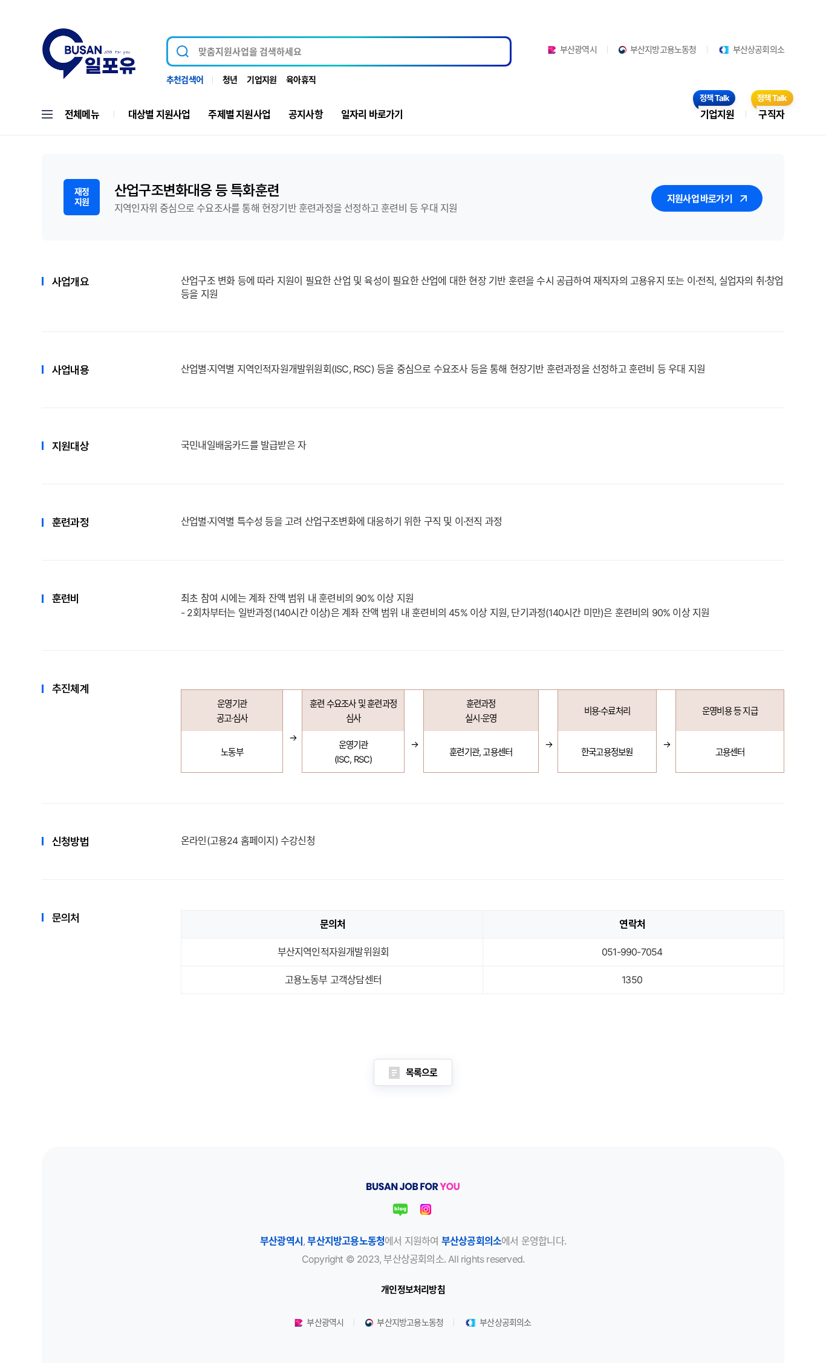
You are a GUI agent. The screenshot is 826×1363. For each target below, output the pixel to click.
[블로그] (400, 1209)
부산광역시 (578, 49)
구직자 (771, 114)
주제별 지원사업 (239, 114)
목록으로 (422, 1072)
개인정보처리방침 (413, 1289)
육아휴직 (301, 79)
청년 (230, 79)
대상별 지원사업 (159, 114)
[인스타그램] (426, 1209)
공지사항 (305, 114)
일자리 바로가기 (372, 114)
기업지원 (261, 79)
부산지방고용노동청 (663, 49)
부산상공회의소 (758, 49)
